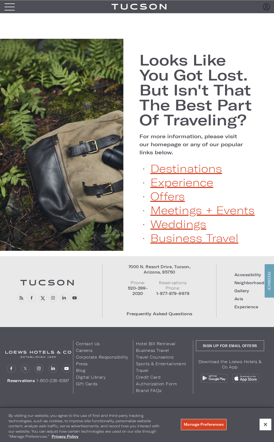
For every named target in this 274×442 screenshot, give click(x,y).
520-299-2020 (138, 291)
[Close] (265, 425)
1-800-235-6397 (52, 380)
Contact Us (88, 343)
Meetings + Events (202, 209)
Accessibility (247, 274)
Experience (181, 182)
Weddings (178, 223)
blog (21, 298)
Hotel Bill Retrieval (156, 343)
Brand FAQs (148, 390)
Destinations (186, 168)
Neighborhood (249, 282)
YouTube (74, 298)
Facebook (31, 298)
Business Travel (194, 237)
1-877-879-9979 (172, 293)
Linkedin (63, 298)
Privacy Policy (65, 436)
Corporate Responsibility (102, 357)
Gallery (241, 291)
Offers (167, 196)
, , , (159, 269)
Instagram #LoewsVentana (53, 298)
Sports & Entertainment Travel (161, 367)
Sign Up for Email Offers (230, 346)
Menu (9, 6)
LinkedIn (52, 368)
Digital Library (91, 377)
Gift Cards (86, 384)
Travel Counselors (154, 357)
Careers (84, 350)
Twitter (25, 368)
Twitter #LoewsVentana (42, 298)
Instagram (39, 368)
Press (81, 364)
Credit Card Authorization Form (156, 380)
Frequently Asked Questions (159, 313)
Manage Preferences (203, 424)
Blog (80, 370)
